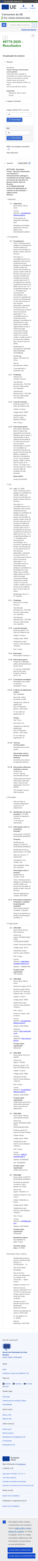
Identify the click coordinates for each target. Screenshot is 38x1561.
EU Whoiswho (7, 1441)
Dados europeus (8, 1433)
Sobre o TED (7, 1415)
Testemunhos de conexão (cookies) (14, 1401)
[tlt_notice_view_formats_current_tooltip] (29, 163)
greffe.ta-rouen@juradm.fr (20, 1155)
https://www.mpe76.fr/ (22, 1039)
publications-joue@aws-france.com (21, 962)
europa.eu (22, 1464)
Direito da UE (7, 1429)
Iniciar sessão (23, 8)
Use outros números (9, 1477)
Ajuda (4, 1369)
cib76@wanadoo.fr (22, 1222)
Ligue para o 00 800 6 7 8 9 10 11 (14, 1474)
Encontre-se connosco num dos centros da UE (18, 1485)
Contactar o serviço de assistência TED (16, 1373)
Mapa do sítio (7, 1419)
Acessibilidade (7, 1404)
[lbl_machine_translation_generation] (9, 149)
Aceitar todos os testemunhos (20, 1550)
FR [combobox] (9, 114)
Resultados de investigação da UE (14, 1437)
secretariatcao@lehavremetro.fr (22, 214)
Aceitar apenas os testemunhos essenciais (22, 1556)
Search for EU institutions (11, 1496)
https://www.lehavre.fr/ (22, 1032)
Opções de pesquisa (28, 30)
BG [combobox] (9, 133)
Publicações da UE (9, 1445)
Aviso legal (6, 1397)
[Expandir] (5, 38)
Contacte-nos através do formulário (14, 1481)
